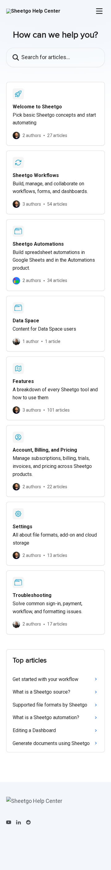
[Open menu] (99, 11)
